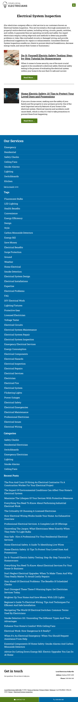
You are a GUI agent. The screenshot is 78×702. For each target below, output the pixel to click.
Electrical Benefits (13, 247)
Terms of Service (32, 690)
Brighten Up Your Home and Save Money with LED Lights (34, 597)
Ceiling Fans (10, 161)
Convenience (11, 213)
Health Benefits (12, 208)
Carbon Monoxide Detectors (18, 232)
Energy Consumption (15, 349)
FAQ (6, 295)
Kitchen (8, 181)
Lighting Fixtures (13, 305)
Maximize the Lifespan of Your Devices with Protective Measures (38, 498)
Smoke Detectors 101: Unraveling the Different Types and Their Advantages (37, 620)
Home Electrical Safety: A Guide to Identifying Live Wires (34, 544)
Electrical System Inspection (19, 339)
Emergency (10, 147)
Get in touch (9, 187)
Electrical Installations (16, 281)
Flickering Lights (13, 392)
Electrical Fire (11, 383)
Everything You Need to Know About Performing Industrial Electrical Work (35, 505)
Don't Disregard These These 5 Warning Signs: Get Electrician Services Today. (36, 591)
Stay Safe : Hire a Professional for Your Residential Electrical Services (36, 538)
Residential (10, 152)
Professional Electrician (16, 416)
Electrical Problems (14, 290)
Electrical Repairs (13, 368)
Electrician (10, 378)
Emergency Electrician (16, 454)
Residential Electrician (16, 444)
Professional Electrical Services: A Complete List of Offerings (35, 523)
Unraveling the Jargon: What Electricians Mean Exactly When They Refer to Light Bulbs (37, 530)
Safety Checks (11, 156)
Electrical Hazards (13, 358)
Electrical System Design (17, 276)
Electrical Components (16, 353)
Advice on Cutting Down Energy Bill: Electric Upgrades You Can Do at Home (38, 653)
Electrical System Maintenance (20, 329)
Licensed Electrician (14, 315)
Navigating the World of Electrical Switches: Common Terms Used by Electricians (36, 612)
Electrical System (13, 387)
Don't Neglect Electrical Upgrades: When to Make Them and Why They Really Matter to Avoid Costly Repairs (38, 575)
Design (7, 223)
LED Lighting (11, 203)
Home (10, 692)
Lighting (8, 171)
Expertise (9, 286)
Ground (8, 257)
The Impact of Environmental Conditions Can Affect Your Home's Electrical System (38, 492)
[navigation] (74, 5)
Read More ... (29, 77)
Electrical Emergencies (16, 407)
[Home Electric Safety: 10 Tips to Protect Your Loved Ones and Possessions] (11, 102)
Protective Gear (12, 310)
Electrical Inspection (15, 363)
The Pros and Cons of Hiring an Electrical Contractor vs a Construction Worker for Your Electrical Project (34, 484)
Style (7, 227)
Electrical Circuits (13, 324)
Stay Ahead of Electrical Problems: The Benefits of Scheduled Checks (36, 583)
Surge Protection (12, 252)
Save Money (10, 242)
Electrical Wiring (13, 426)
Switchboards (11, 176)
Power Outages (12, 397)
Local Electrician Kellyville (13, 690)
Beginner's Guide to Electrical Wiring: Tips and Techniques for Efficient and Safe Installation (37, 604)
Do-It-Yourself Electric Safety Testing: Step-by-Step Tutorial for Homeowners (47, 57)
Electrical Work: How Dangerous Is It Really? (27, 630)
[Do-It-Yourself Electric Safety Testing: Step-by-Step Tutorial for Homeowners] (11, 64)
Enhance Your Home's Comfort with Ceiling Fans (29, 626)
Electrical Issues (12, 421)
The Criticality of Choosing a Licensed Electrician (30, 510)
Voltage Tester (11, 319)
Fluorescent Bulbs (13, 198)
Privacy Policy (44, 690)
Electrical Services (13, 373)
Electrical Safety (12, 402)
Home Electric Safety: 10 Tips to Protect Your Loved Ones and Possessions (47, 95)
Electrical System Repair (17, 334)
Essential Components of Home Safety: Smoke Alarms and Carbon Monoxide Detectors (38, 645)
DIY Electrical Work (14, 300)
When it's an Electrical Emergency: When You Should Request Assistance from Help (36, 637)
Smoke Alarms (12, 166)
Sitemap (52, 690)
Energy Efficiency (13, 218)
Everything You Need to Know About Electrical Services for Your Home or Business (38, 567)
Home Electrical (12, 266)
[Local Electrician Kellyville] (15, 7)
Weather (8, 261)
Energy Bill (10, 237)
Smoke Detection (13, 271)
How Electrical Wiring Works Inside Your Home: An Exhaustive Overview (37, 517)
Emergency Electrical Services (20, 344)
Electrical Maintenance (16, 412)
